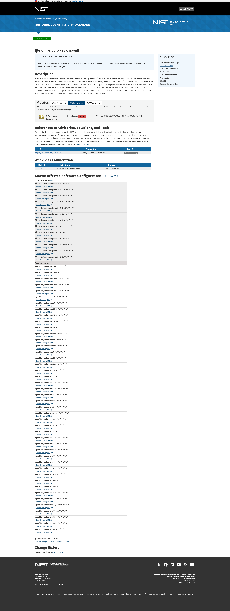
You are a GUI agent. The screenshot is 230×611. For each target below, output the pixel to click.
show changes (57, 552)
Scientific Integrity (136, 594)
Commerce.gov (172, 594)
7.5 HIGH (82, 116)
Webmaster (39, 584)
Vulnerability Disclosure (85, 594)
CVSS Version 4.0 (59, 103)
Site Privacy (41, 594)
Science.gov (182, 594)
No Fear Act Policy (101, 594)
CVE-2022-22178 (166, 65)
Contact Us (48, 584)
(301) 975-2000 (40, 580)
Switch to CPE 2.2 (111, 176)
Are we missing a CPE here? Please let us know (52, 542)
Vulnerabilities (42, 39)
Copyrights (72, 594)
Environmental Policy (121, 594)
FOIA (110, 594)
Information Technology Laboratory (51, 18)
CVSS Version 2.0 (93, 103)
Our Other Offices (60, 585)
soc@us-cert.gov (189, 580)
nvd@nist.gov (83, 144)
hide (52, 180)
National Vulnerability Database (62, 24)
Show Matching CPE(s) (44, 186)
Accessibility (50, 594)
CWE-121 (38, 168)
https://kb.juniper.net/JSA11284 (48, 153)
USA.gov (191, 594)
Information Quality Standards (154, 594)
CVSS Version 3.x (76, 103)
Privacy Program (61, 594)
